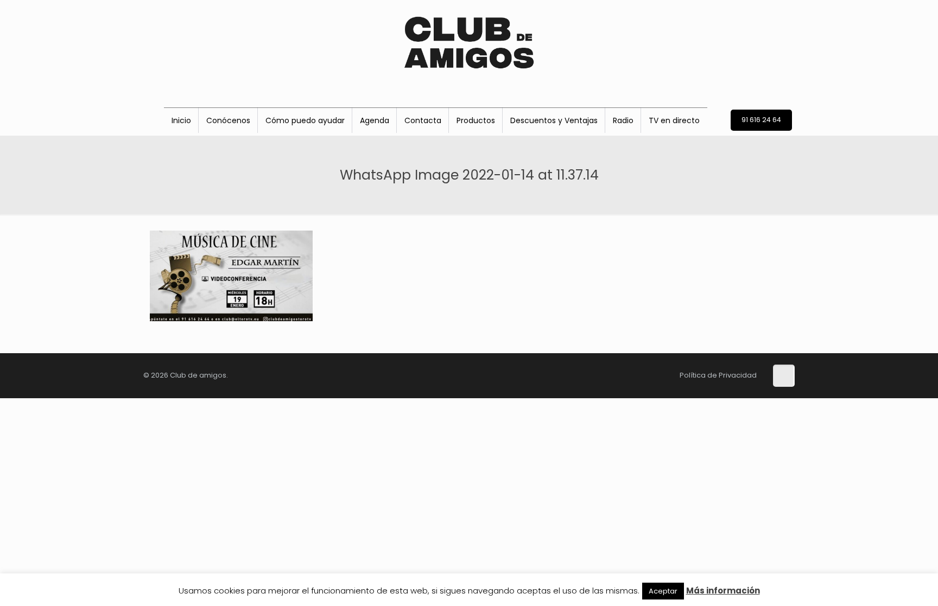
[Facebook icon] (560, 374)
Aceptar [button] (663, 591)
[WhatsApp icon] (630, 374)
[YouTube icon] (613, 374)
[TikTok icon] (543, 374)
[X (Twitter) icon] (578, 374)
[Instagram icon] (595, 374)
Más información (723, 590)
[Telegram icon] (646, 374)
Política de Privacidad (718, 375)
